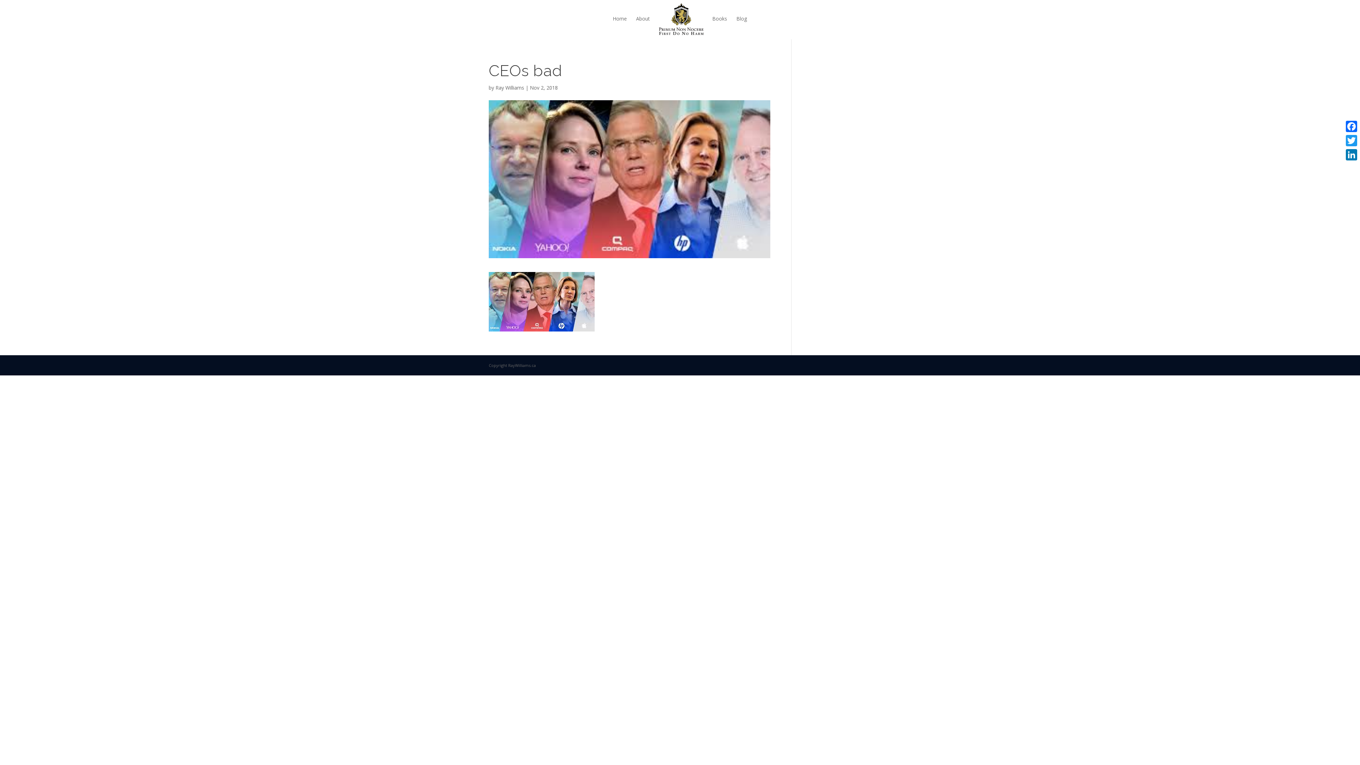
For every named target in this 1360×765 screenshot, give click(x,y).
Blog (741, 18)
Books (719, 18)
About (643, 18)
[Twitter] (1351, 141)
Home (620, 18)
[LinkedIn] (1351, 155)
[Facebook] (1351, 126)
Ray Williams (509, 87)
